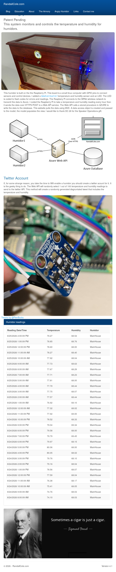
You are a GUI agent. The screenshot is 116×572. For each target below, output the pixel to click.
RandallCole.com (14, 4)
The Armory (44, 11)
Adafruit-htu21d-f (49, 95)
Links (76, 11)
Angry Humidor (62, 11)
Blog (8, 11)
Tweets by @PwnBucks (12, 317)
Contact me (88, 11)
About (31, 11)
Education (19, 11)
